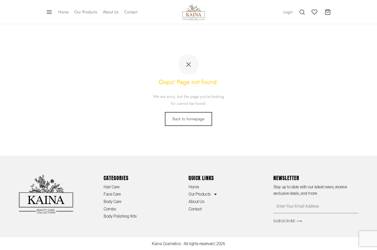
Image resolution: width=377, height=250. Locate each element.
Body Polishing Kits (120, 216)
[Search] (302, 12)
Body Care (112, 201)
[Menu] (49, 12)
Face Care (112, 194)
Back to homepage (188, 119)
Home (63, 12)
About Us (110, 12)
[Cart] (328, 12)
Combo (110, 209)
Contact (130, 12)
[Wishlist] (315, 12)
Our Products (85, 12)
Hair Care (111, 186)
